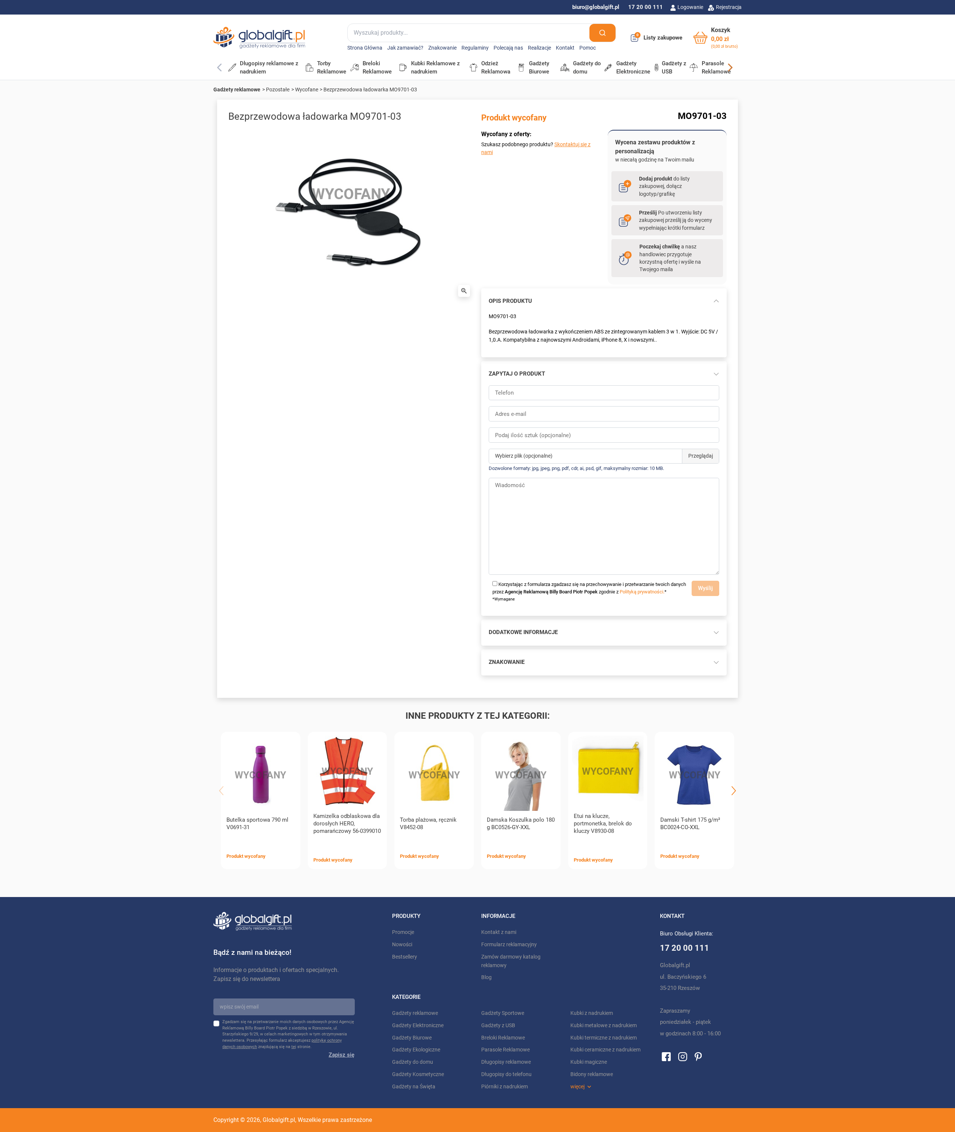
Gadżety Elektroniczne (418, 1025)
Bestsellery (404, 957)
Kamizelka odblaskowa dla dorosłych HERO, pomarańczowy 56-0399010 (347, 823)
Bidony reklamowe (591, 1074)
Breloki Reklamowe (503, 1038)
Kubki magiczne (588, 1062)
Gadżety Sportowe (502, 1013)
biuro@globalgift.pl (595, 7)
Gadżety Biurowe (412, 1038)
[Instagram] (682, 1056)
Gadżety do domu (412, 1062)
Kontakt (565, 48)
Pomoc (587, 48)
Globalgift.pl (279, 1119)
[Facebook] (666, 1056)
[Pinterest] (698, 1056)
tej (293, 1046)
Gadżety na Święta (413, 1087)
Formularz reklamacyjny (509, 944)
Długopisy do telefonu (506, 1074)
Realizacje (539, 48)
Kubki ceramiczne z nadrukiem (605, 1050)
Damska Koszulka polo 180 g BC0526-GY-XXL (521, 823)
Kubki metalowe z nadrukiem (603, 1025)
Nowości (402, 944)
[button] (716, 38)
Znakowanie (442, 48)
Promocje (403, 932)
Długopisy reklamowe (506, 1062)
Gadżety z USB (498, 1025)
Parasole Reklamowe (505, 1050)
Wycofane (306, 89)
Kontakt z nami (498, 932)
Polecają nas (508, 48)
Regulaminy (475, 48)
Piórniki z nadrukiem (504, 1087)
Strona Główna (364, 48)
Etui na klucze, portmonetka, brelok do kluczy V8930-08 (603, 823)
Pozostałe (277, 89)
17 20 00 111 (645, 7)
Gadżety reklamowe (236, 89)
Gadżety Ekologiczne (416, 1050)
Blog (486, 977)
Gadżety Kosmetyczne (418, 1074)
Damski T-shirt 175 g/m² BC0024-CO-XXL (690, 823)
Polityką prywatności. (642, 592)
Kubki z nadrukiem (591, 1013)
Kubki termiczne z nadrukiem (603, 1038)
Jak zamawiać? (405, 48)
